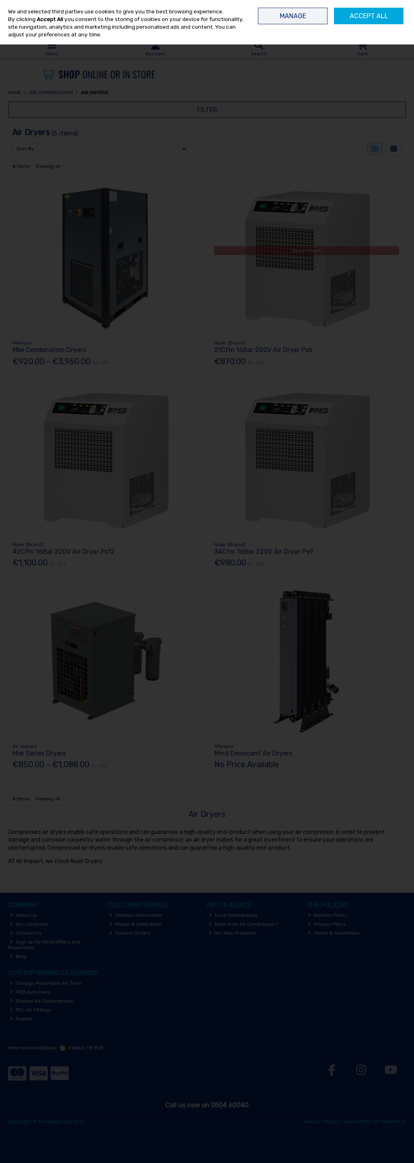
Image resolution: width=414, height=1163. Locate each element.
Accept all (369, 16)
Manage (293, 16)
